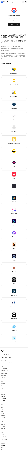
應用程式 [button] (3, 383)
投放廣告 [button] (3, 400)
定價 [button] (2, 407)
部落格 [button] (2, 413)
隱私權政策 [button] (3, 437)
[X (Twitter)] (1, 354)
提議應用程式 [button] (4, 398)
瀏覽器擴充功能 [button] (4, 370)
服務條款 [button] (3, 445)
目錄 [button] (2, 388)
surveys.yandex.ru (14, 18)
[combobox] (9, 357)
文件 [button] (2, 409)
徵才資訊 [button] (3, 426)
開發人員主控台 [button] (4, 394)
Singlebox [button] (3, 377)
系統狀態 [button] (3, 417)
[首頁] (7, 2)
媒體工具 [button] (3, 428)
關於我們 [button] (3, 424)
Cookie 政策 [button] (4, 439)
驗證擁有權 (20, 41)
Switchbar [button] (3, 375)
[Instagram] (8, 354)
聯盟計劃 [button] (3, 415)
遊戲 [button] (2, 385)
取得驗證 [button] (3, 396)
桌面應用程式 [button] (4, 368)
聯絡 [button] (2, 411)
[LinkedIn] (4, 354)
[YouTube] (6, 354)
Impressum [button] (3, 449)
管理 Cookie (3, 360)
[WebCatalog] (2, 351)
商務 (14, 20)
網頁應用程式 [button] (4, 373)
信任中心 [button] (3, 434)
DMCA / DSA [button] (4, 447)
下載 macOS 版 (14, 24)
